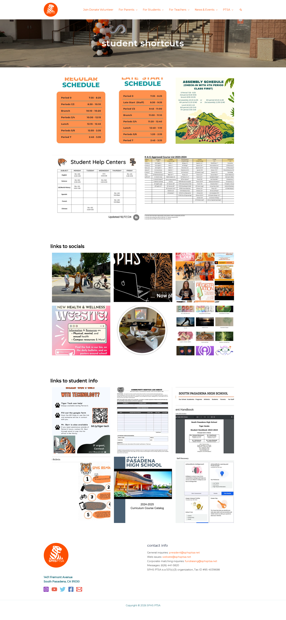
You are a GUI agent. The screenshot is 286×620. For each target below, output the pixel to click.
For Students (151, 9)
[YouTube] (54, 589)
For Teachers (177, 9)
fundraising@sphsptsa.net (201, 561)
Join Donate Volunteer (98, 9)
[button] (240, 9)
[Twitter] (63, 589)
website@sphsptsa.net (176, 556)
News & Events (204, 9)
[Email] (79, 589)
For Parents (126, 9)
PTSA (226, 9)
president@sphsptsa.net (184, 552)
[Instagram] (46, 589)
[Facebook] (71, 589)
